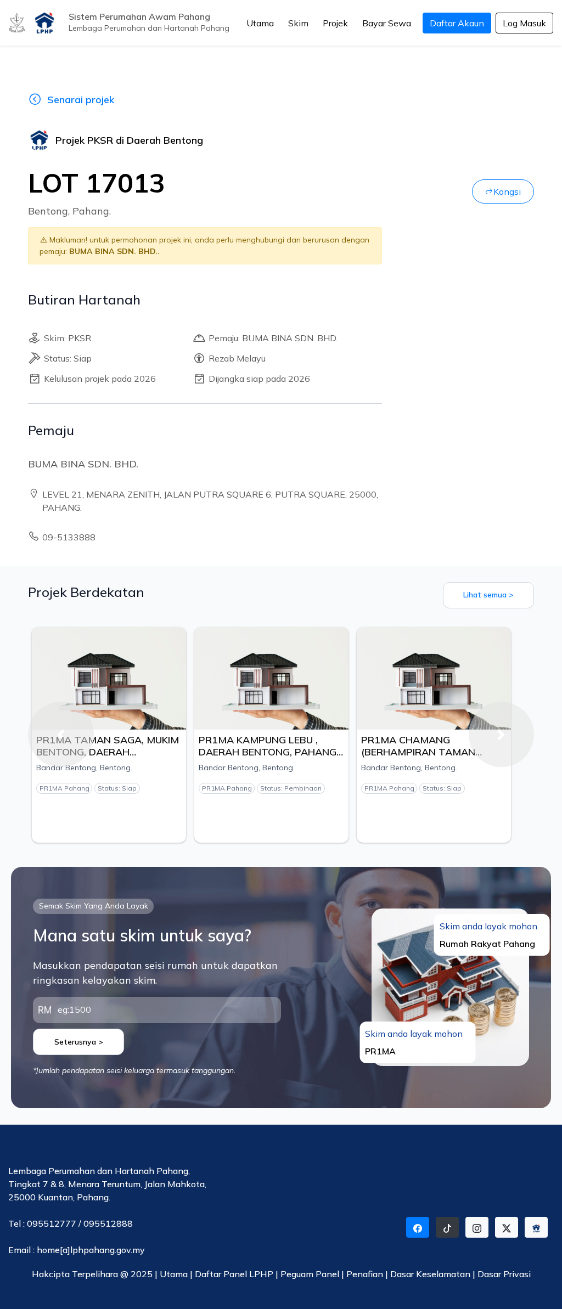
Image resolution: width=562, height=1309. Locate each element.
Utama (260, 23)
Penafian (365, 1273)
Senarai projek (80, 99)
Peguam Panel (309, 1273)
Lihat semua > (488, 595)
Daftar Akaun (457, 23)
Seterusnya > (78, 1042)
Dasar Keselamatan (431, 1273)
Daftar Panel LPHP (234, 1273)
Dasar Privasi (504, 1273)
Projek (335, 23)
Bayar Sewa (386, 23)
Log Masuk (524, 23)
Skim (298, 23)
